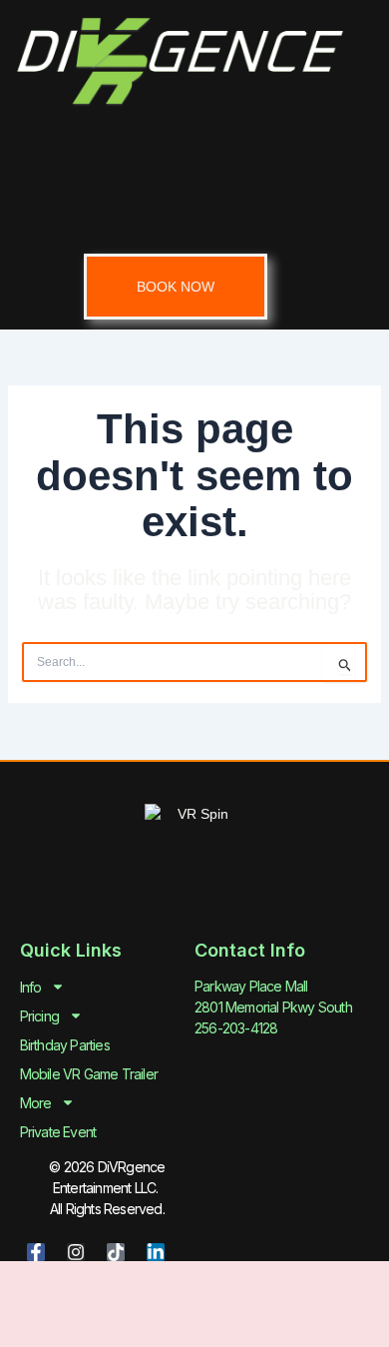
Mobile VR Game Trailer (89, 1073)
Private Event (58, 1131)
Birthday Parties (65, 1044)
